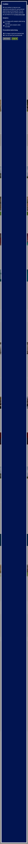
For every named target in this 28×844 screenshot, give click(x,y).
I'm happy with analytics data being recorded (15, 22)
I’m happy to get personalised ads (14, 33)
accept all (14, 38)
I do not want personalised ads (13, 35)
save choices (7, 38)
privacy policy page (19, 14)
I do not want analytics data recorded (12, 25)
